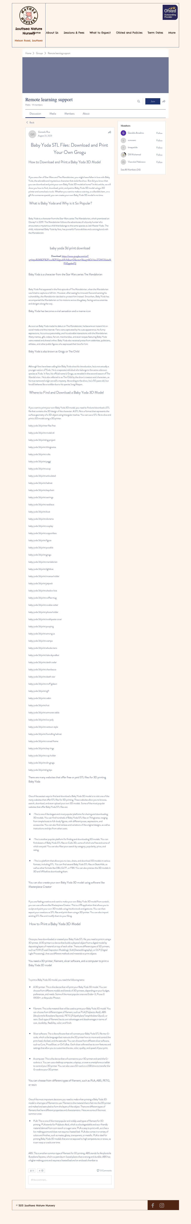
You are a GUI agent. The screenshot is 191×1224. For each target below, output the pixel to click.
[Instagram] (162, 1205)
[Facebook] (153, 1205)
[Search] (138, 101)
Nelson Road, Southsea (29, 40)
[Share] (109, 132)
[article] (70, 658)
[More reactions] (41, 1171)
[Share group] (164, 101)
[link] (35, 114)
